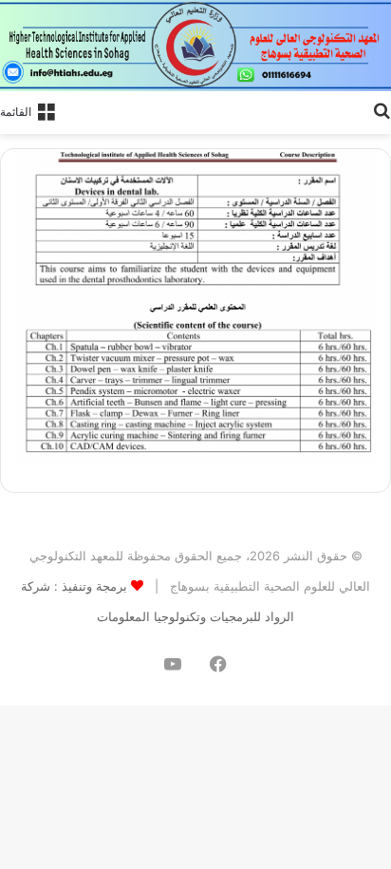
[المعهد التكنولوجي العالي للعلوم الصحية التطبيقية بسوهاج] (195, 45)
